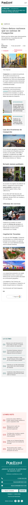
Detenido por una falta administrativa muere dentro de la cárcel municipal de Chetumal (15, 366)
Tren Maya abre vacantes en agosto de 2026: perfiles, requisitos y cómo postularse (15, 435)
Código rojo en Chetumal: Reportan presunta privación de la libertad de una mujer (15, 442)
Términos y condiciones (14, 494)
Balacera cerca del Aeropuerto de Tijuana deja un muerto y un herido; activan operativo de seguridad (14, 344)
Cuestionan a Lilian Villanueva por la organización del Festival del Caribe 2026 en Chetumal (15, 373)
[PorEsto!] (6, 3)
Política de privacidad (14, 496)
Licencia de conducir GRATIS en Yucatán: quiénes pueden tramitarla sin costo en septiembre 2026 (15, 420)
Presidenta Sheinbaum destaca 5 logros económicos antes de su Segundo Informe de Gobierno (14, 352)
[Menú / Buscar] (25, 3)
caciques (5, 91)
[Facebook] (15, 501)
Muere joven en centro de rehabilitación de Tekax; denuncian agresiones (13, 427)
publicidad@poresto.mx (20, 482)
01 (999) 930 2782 (22, 478)
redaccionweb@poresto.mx (19, 485)
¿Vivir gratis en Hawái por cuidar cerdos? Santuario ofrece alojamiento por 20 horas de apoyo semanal (16, 359)
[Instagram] (19, 501)
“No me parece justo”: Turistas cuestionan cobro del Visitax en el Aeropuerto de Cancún (15, 449)
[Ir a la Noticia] (14, 106)
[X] (22, 501)
